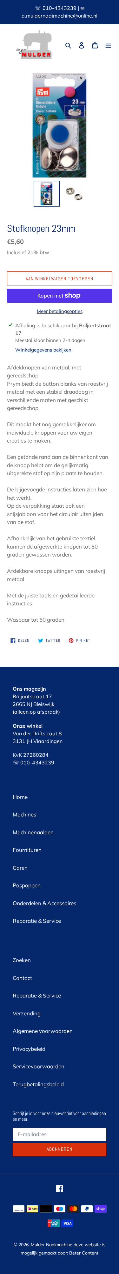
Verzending (27, 1013)
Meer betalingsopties (60, 311)
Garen (20, 867)
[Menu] (108, 44)
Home (20, 796)
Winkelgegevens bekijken (43, 350)
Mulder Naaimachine (51, 1244)
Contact (22, 977)
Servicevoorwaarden (38, 1066)
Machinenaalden (33, 832)
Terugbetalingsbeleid (38, 1084)
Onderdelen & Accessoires (44, 903)
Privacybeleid (29, 1048)
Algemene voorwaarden (43, 1031)
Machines (24, 814)
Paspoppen (27, 885)
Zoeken (22, 960)
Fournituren (27, 849)
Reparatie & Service (37, 920)
